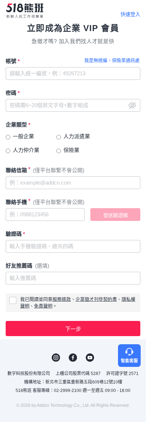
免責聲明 (43, 306)
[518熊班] (25, 11)
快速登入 (130, 14)
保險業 (71, 150)
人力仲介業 (26, 150)
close (132, 105)
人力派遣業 (76, 136)
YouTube (90, 357)
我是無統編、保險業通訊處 (112, 60)
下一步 (73, 329)
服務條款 (61, 299)
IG (56, 357)
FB (73, 357)
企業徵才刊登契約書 (96, 299)
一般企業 (23, 136)
